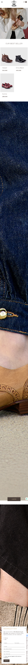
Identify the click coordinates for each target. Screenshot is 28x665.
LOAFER (14, 499)
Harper (4, 68)
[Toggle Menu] (2, 2)
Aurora (4, 94)
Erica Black (20, 68)
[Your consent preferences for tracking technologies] (27, 499)
